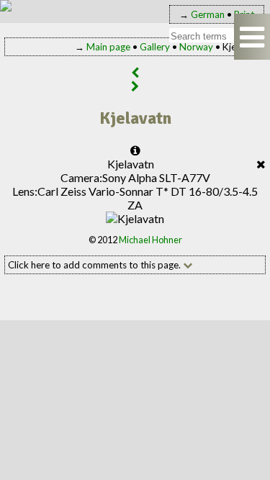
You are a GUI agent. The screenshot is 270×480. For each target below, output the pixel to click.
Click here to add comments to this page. (95, 265)
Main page (108, 47)
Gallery (155, 47)
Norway (196, 47)
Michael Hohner (150, 239)
